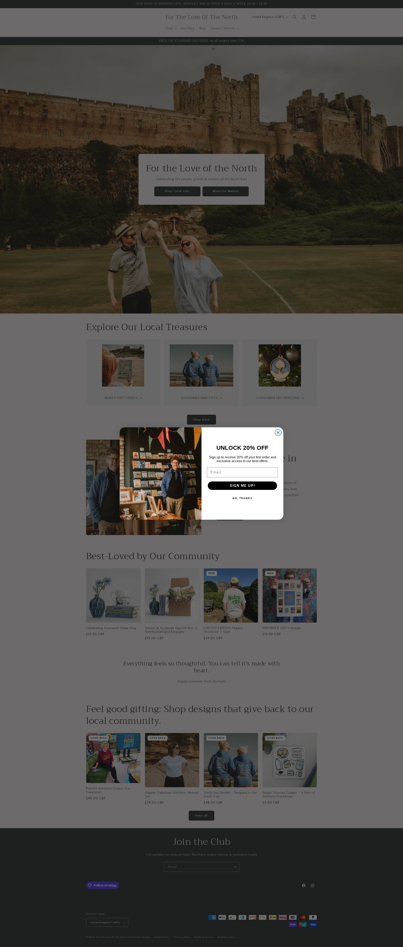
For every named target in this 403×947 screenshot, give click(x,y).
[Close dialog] (278, 432)
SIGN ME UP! (242, 485)
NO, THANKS (243, 498)
